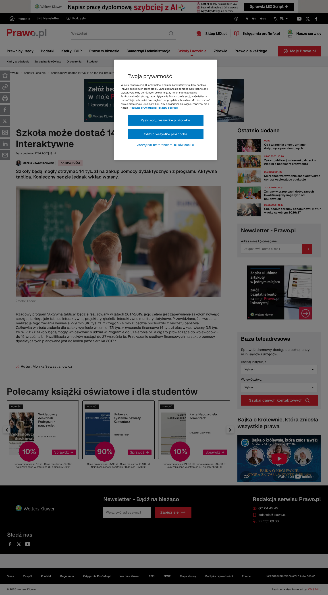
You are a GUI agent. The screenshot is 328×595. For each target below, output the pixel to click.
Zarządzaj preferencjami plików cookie (165, 145)
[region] (165, 110)
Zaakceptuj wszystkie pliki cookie (165, 120)
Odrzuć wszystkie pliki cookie (165, 134)
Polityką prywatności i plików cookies (154, 107)
